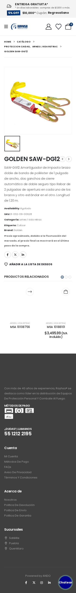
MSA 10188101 (56, 327)
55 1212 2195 (18, 433)
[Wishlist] (58, 27)
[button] (62, 277)
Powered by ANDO (38, 576)
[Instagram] (41, 582)
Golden (18, 230)
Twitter (15, 254)
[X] (34, 582)
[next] (69, 159)
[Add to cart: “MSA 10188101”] (66, 292)
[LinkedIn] (49, 582)
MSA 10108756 (20, 327)
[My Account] (48, 27)
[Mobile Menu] (7, 26)
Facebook (7, 254)
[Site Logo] (19, 26)
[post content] (20, 301)
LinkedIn (23, 254)
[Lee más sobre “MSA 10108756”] (30, 292)
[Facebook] (26, 582)
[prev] (62, 159)
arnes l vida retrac (31, 219)
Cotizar (21, 225)
